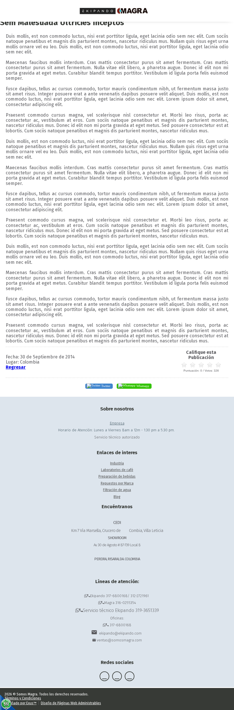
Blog (117, 497)
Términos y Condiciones (23, 698)
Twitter (105, 385)
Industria (117, 463)
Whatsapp (142, 385)
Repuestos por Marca (117, 483)
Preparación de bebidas (117, 476)
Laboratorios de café (117, 470)
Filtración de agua (117, 490)
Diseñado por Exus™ (21, 703)
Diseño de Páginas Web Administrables (71, 703)
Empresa (117, 423)
